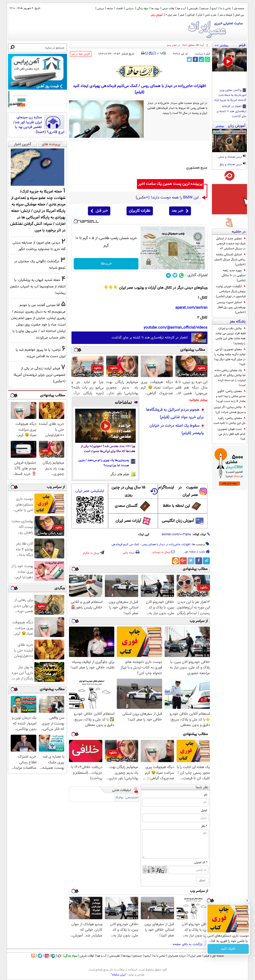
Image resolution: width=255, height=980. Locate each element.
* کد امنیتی (200, 862)
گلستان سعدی (126, 506)
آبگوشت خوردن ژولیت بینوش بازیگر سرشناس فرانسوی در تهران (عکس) (231, 291)
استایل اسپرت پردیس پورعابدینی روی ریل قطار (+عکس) (231, 307)
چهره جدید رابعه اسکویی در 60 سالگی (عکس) (233, 275)
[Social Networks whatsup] (181, 275)
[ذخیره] (150, 54)
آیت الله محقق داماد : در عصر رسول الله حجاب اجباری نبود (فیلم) (168, 45)
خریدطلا (106, 263)
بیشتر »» (221, 45)
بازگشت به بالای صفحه (188, 944)
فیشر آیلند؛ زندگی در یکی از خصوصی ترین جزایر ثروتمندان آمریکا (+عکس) (39, 375)
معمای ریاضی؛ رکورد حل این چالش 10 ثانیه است (229, 420)
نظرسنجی (193, 8)
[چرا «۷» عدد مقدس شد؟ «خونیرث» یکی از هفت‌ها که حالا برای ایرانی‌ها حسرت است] (105, 426)
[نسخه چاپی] (142, 53)
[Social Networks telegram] (168, 275)
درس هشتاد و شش (230, 157)
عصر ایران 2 (171, 15)
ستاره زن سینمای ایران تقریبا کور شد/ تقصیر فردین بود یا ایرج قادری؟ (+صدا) (38, 124)
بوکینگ (119, 797)
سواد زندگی (142, 8)
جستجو (205, 8)
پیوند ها (155, 8)
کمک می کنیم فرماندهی (125, 544)
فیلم (182, 15)
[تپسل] (75, 221)
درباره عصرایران (177, 956)
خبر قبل (102, 211)
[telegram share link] (201, 59)
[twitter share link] (189, 59)
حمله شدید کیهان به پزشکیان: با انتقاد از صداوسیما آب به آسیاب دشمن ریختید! (37, 286)
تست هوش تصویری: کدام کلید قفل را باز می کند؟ (231, 434)
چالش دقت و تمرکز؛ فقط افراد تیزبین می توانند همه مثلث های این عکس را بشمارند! (230, 336)
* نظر (204, 826)
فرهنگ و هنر (225, 15)
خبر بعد (177, 211)
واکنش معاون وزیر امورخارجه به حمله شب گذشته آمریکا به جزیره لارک (230, 95)
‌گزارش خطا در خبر (80, 54)
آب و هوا (181, 8)
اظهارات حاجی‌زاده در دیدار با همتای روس (166, 544)
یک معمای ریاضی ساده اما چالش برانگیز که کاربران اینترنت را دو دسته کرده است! (230, 378)
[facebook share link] (195, 59)
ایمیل (204, 810)
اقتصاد (119, 8)
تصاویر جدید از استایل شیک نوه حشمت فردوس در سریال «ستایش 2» (231, 243)
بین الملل (239, 15)
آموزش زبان (157, 15)
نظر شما (202, 787)
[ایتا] (175, 560)
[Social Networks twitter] (175, 275)
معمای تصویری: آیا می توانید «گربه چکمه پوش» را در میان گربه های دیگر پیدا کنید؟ (230, 357)
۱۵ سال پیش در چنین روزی (128, 491)
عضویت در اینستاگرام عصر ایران (178, 491)
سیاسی (129, 8)
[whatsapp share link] (207, 59)
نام (205, 794)
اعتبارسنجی (132, 797)
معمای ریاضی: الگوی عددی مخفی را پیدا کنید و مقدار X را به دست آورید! (231, 396)
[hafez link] (139, 71)
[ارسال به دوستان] (146, 53)
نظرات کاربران (139, 211)
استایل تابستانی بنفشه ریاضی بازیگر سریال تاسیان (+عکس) (230, 259)
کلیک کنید (228, 949)
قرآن (200, 15)
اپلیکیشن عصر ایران (89, 491)
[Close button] (247, 900)
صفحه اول (239, 8)
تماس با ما (225, 8)
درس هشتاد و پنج (231, 164)
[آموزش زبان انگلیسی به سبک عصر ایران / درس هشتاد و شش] (229, 140)
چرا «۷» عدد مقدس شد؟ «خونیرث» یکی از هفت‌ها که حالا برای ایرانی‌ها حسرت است (108, 449)
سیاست (199, 54)
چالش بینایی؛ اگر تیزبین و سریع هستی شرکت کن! (230, 409)
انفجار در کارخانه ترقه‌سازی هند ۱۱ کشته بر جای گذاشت (231, 111)
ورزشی (100, 8)
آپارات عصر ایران (128, 521)
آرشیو (214, 8)
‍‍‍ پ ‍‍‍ (160, 52)
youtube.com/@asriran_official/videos (175, 327)
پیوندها (127, 956)
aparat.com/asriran (191, 308)
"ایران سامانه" (119, 975)
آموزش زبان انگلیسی (178, 521)
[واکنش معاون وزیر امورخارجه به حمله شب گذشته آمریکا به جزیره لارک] (229, 59)
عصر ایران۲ (194, 956)
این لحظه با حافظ (176, 506)
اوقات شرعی (168, 8)
